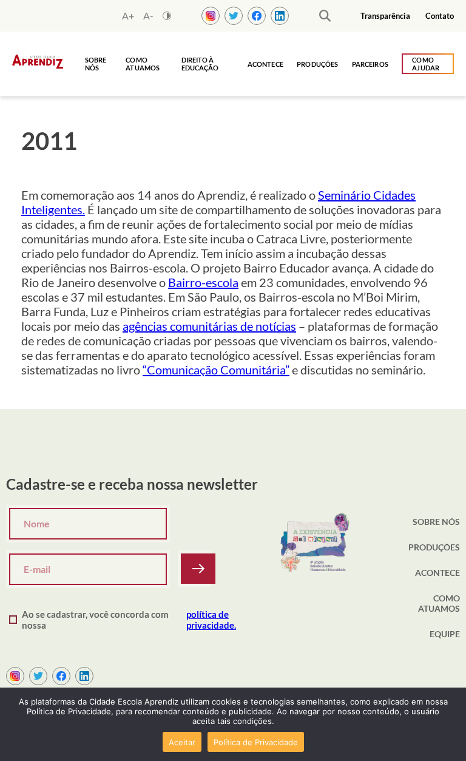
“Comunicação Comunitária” (216, 369)
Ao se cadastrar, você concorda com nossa (129, 620)
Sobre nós (96, 64)
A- (148, 16)
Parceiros (370, 64)
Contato (439, 16)
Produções (317, 64)
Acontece (265, 64)
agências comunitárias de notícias (209, 326)
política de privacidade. (211, 620)
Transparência (385, 16)
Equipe (445, 634)
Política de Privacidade (256, 742)
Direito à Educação (200, 64)
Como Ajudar (425, 64)
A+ (128, 16)
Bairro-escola (203, 282)
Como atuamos (143, 64)
